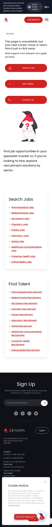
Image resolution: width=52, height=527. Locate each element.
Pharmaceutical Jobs (22, 207)
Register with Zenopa (12, 470)
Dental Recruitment (21, 326)
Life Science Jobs (20, 218)
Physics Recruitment (22, 314)
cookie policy (14, 505)
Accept (33, 519)
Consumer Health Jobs (23, 256)
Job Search (33, 19)
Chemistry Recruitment (23, 309)
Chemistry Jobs (19, 224)
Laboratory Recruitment (24, 320)
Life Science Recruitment (24, 303)
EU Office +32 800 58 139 (13, 458)
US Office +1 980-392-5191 (14, 454)
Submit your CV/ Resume (14, 467)
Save (47, 7)
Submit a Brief (9, 476)
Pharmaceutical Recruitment (26, 292)
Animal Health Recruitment (25, 350)
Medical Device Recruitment (26, 297)
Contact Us (28, 99)
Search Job (28, 67)
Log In (42, 430)
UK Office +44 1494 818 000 (14, 462)
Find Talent (28, 83)
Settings (19, 519)
